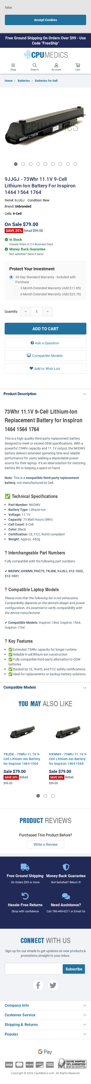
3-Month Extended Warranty (50, 288)
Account (56, 69)
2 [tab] (23, 164)
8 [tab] (68, 164)
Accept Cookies (45, 20)
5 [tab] (45, 164)
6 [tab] (53, 164)
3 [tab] (30, 164)
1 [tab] (16, 164)
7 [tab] (60, 164)
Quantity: (11, 311)
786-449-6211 (61, 911)
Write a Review (46, 844)
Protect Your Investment (32, 268)
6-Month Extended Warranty (50, 294)
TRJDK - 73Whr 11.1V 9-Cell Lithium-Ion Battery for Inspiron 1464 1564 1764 (22, 761)
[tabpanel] (45, 126)
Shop (13, 69)
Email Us (79, 911)
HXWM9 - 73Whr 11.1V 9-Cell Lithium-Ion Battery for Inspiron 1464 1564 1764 (68, 761)
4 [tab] (38, 164)
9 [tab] (75, 164)
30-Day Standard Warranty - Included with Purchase (45, 279)
